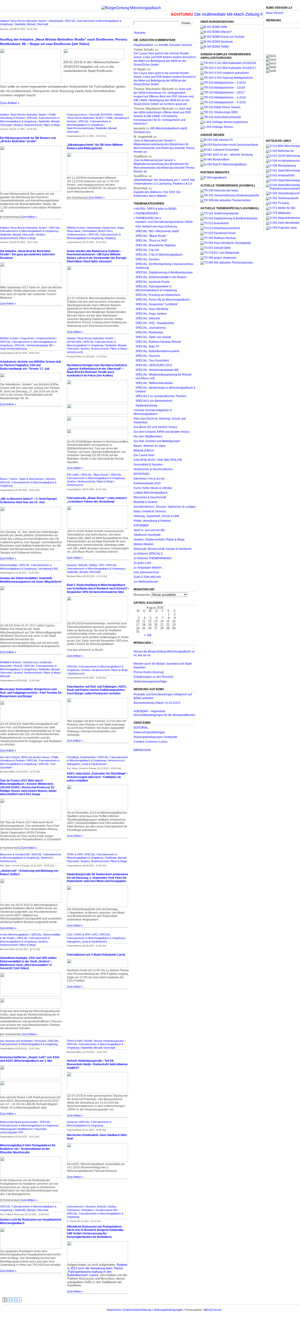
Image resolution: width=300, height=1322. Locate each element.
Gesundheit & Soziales (148, 464)
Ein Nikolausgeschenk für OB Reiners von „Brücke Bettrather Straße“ (28, 139)
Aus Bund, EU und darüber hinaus (155, 427)
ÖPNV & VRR (74, 854)
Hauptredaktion (143, 45)
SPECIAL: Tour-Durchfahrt (152, 360)
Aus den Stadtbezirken (148, 436)
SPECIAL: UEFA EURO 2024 (153, 365)
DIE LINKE (73, 474)
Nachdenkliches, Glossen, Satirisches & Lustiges (165, 506)
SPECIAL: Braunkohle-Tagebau (155, 245)
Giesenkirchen (75, 1206)
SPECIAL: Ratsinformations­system (157, 351)
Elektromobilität (8, 565)
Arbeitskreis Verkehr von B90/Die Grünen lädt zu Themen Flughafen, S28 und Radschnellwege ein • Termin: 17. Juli (30, 365)
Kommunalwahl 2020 (147, 483)
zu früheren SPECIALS (148, 553)
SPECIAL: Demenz (147, 259)
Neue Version (274, 12)
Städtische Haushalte (147, 534)
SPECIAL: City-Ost (147, 250)
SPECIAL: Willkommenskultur (154, 383)
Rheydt (18, 665)
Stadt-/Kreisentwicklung (80, 128)
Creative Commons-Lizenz (151, 741)
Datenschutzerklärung (137, 1309)
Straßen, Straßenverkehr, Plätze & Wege (37, 124)
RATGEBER (141, 525)
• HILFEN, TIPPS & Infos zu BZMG (155, 208)
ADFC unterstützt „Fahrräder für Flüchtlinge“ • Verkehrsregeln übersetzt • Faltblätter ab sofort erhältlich (97, 777)
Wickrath (5, 676)
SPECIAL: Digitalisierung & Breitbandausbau (164, 272)
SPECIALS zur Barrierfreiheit (153, 400)
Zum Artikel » (9, 103)
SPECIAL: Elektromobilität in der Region (161, 277)
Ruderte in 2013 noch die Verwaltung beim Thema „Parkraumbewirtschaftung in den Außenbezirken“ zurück (97, 1270)
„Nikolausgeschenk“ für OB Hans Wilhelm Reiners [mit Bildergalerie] (95, 146)
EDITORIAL (141, 727)
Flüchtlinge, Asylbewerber (81, 757)
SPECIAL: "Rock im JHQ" (151, 240)
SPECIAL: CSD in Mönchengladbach (159, 254)
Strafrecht (46, 857)
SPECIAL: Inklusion (147, 318)
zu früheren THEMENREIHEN (153, 558)
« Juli (147, 635)
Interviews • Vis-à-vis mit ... (150, 478)
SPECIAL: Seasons (147, 355)
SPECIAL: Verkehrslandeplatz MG (34, 345)
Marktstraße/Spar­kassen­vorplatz (19, 1122)
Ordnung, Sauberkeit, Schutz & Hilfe (156, 516)
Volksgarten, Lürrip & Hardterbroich (87, 764)
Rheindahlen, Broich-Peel (97, 231)
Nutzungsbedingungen (168, 1309)
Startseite (140, 32)
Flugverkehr (27, 338)
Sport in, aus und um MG (149, 530)
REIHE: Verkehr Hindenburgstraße (104, 1040)
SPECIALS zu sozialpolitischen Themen (160, 396)
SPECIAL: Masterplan (149, 332)
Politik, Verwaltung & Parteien (152, 520)
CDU (69, 934)
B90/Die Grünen (76, 227)
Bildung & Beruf (144, 450)
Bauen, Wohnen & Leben (150, 445)
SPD (101, 565)
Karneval (72, 1122)
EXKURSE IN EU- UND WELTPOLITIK (158, 459)
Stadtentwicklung (146, 405)
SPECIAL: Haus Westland (151, 309)
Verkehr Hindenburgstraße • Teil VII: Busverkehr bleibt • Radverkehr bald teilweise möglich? (97, 1064)
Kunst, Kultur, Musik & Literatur (153, 488)
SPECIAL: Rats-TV (147, 346)
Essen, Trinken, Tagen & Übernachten (22, 478)
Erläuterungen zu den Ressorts (153, 676)
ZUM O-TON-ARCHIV (147, 577)
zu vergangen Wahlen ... (149, 567)
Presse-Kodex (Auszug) (149, 672)
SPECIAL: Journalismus (150, 327)
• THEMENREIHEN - (147, 213)
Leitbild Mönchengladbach (151, 492)
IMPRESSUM (142, 750)
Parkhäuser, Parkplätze (80, 1210)
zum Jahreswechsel (146, 572)
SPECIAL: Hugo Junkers (151, 313)
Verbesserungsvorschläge (150, 681)
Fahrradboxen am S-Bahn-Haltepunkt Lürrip (96, 954)
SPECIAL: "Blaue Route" (95, 474)
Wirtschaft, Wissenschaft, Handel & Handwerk (162, 548)
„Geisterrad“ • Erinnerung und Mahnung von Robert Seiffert (29, 872)
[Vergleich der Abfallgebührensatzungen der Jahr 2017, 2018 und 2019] (224, 72)
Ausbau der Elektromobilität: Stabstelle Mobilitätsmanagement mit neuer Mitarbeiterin (30, 580)
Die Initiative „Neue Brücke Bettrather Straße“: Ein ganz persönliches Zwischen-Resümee (28, 255)
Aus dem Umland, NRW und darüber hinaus (25, 757)
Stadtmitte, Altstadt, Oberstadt (31, 24)
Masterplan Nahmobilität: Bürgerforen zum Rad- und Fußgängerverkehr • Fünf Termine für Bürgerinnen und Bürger (31, 693)
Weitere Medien (144, 544)
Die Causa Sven (144, 455)
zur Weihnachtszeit (146, 581)
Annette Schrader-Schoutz (175, 45)
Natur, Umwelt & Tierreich (150, 511)
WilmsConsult (212, 1309)
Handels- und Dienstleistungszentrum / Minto (164, 221)
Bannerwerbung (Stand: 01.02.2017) (157, 702)
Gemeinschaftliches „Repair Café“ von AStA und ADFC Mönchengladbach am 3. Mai (30, 1059)
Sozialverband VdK (106, 1210)
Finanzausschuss (77, 114)
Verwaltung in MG (48, 568)
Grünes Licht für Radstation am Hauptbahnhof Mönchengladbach (30, 1221)
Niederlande (56, 20)
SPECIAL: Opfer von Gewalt (153, 337)
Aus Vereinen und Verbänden (16, 1040)
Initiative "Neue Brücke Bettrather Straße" (23, 20)
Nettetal (50, 478)
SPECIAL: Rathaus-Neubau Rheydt (158, 341)
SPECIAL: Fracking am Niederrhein (157, 295)
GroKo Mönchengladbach (14, 934)
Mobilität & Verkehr (10, 662)
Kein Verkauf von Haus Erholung (156, 226)
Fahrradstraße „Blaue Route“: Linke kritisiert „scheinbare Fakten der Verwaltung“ (97, 499)
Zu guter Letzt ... (144, 563)
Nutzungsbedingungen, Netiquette (155, 737)
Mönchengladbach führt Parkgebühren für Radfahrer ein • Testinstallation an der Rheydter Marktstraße (28, 1149)
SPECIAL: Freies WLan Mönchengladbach (162, 299)
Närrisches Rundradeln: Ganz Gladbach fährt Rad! (97, 1136)
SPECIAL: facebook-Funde (152, 281)
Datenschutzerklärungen (149, 732)
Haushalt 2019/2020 (100, 114)
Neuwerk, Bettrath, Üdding (82, 565)
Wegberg (110, 238)
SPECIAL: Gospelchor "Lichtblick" (156, 304)
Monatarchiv (142, 594)
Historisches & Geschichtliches (153, 469)
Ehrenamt (40, 1040)
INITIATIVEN (74, 341)
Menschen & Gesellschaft (14, 854)
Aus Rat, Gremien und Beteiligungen (157, 441)
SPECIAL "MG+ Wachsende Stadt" (157, 231)
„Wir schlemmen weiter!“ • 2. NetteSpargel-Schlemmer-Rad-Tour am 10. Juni (28, 500)
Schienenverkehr (76, 234)
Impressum (114, 1309)
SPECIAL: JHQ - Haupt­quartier (154, 323)
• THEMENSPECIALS (147, 218)
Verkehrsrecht (75, 352)
